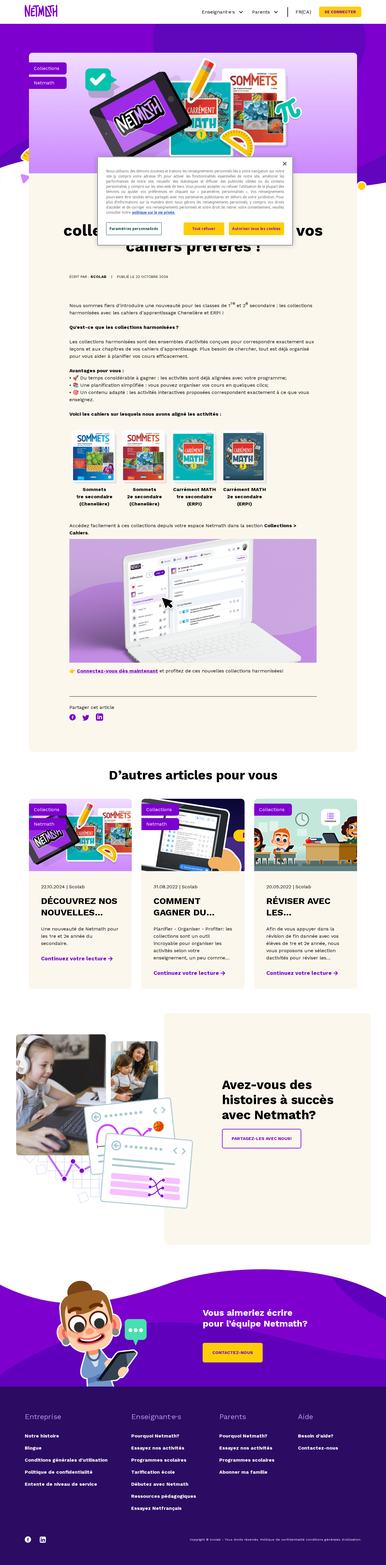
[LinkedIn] (43, 1540)
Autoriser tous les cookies (256, 228)
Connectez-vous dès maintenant (117, 671)
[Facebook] (31, 1540)
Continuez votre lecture (73, 958)
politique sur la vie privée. (153, 212)
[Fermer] (284, 163)
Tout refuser (203, 228)
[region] (195, 200)
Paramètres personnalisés (133, 228)
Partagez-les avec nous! (262, 1138)
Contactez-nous (232, 1352)
